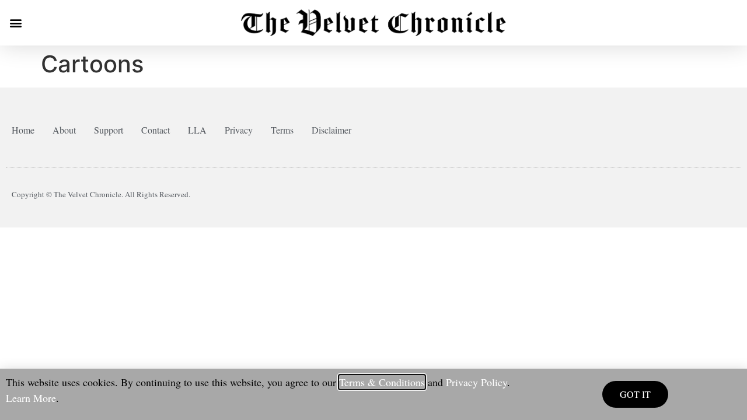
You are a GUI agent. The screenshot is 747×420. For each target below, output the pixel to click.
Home (23, 130)
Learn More (31, 398)
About (64, 130)
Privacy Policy (476, 382)
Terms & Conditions (382, 382)
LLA (197, 130)
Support (108, 130)
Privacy (239, 130)
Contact (155, 130)
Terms (282, 130)
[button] (15, 23)
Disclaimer (331, 130)
